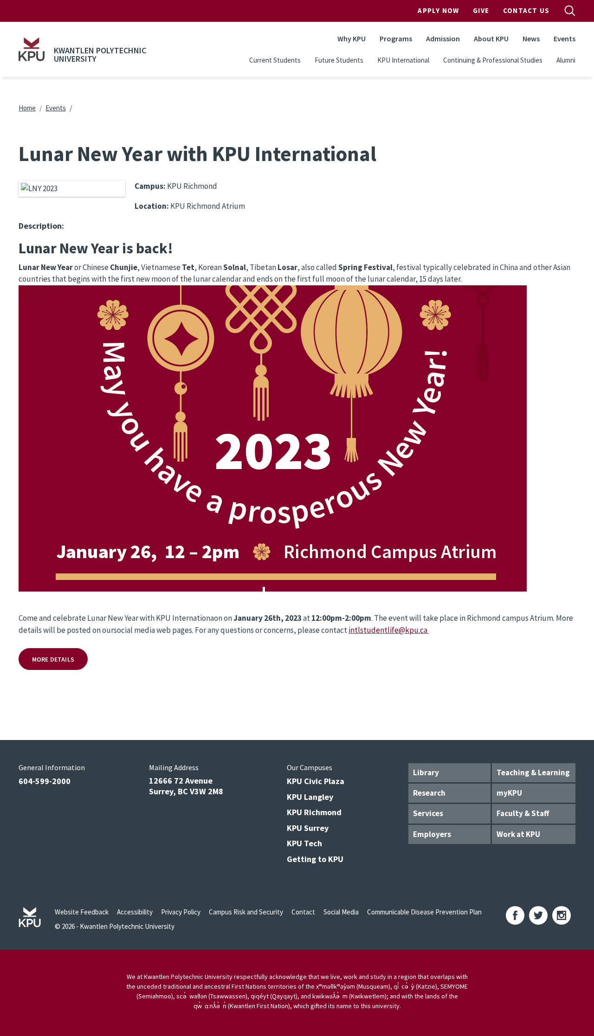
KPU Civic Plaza (315, 781)
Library (426, 772)
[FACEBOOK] (515, 915)
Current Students (275, 60)
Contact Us (526, 10)
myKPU (509, 793)
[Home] (32, 49)
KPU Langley (310, 796)
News (531, 38)
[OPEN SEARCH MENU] (569, 10)
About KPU (491, 38)
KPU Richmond (314, 812)
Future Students (339, 60)
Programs (396, 38)
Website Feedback (82, 911)
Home (27, 107)
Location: (152, 206)
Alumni (565, 60)
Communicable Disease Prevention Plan (424, 911)
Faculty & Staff (523, 813)
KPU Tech (304, 843)
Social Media (341, 911)
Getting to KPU (315, 859)
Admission (443, 38)
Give (481, 10)
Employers (432, 834)
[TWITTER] (538, 915)
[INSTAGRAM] (561, 915)
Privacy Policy (180, 911)
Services (428, 813)
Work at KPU (518, 834)
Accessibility (135, 911)
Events (564, 38)
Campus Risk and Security (246, 911)
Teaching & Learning (533, 772)
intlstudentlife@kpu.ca (388, 630)
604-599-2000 (45, 781)
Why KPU (351, 38)
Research (429, 793)
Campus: (150, 186)
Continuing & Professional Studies (492, 60)
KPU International (403, 60)
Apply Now (438, 10)
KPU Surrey (308, 828)
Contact (303, 911)
